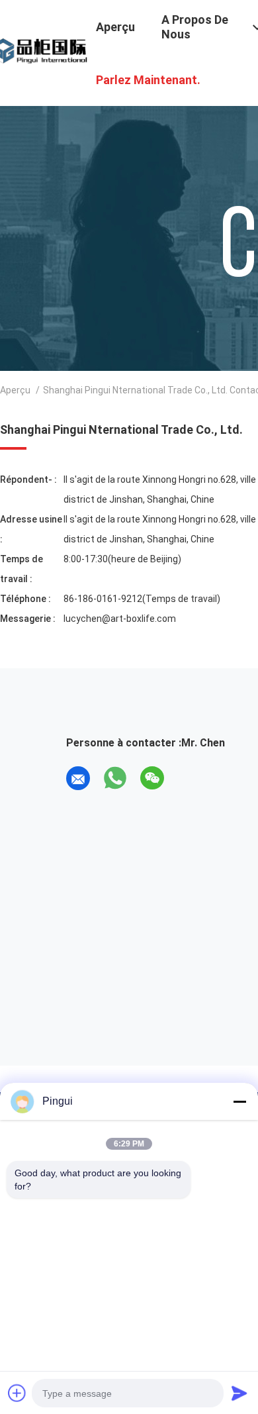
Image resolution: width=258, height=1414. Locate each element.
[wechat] (152, 778)
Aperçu (15, 390)
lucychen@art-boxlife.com (120, 618)
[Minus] (239, 1101)
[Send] (239, 1392)
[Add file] (17, 1392)
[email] (78, 778)
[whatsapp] (115, 778)
